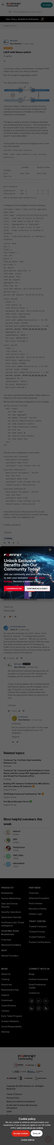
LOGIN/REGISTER (14, 588)
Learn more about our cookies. (30, 1128)
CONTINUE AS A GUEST (37, 588)
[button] (27, 1140)
